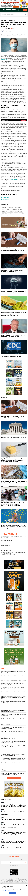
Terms (6, 879)
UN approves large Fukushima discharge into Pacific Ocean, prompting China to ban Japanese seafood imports (13, 527)
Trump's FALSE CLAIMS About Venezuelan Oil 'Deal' (13, 819)
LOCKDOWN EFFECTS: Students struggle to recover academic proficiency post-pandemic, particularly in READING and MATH (13, 504)
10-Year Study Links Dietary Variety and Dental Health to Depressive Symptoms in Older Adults (12, 774)
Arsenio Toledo (8, 268)
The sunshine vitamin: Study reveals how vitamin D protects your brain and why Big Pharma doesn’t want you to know (13, 759)
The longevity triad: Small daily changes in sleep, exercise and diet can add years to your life (12, 737)
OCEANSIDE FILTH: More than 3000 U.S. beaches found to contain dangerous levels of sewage (14, 482)
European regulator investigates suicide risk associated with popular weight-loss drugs (13, 249)
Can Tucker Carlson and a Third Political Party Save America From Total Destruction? (13, 848)
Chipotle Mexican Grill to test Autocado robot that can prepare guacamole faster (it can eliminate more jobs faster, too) (13, 314)
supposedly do (13, 179)
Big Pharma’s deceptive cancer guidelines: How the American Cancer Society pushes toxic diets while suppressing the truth (13, 697)
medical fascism (23, 34)
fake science (12, 34)
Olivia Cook (8, 247)
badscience (14, 33)
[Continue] (25, 862)
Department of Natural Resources (9, 209)
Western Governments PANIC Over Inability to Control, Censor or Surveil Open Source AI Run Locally (13, 842)
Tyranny (13, 35)
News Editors (8, 333)
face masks (7, 34)
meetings (3, 35)
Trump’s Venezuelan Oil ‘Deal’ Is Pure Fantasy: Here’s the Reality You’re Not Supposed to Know (12, 688)
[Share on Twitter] (8, 31)
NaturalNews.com (5, 199)
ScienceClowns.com (5, 192)
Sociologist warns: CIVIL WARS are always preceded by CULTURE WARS (12, 271)
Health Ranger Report (6, 799)
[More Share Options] (11, 31)
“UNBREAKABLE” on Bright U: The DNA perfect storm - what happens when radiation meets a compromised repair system (13, 732)
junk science (17, 34)
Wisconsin (16, 35)
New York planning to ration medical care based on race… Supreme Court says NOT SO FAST (13, 438)
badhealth (5, 33)
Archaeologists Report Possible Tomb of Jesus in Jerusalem (13, 765)
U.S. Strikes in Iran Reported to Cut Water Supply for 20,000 (13, 680)
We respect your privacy (14, 865)
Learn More (5, 893)
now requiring (4, 59)
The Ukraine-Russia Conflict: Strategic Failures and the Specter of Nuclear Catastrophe (12, 706)
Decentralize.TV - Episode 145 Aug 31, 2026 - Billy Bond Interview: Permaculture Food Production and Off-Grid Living (13, 813)
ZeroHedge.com (5, 197)
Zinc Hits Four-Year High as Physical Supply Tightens (12, 762)
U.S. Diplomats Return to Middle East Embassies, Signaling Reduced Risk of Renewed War (13, 711)
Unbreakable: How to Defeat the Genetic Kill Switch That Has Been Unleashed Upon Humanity (13, 746)
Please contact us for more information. (8, 554)
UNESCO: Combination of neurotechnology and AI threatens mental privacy (14, 292)
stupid (10, 35)
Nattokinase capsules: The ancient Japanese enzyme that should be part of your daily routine (13, 755)
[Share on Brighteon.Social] (2, 31)
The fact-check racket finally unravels (11, 356)
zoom (20, 35)
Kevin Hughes (8, 311)
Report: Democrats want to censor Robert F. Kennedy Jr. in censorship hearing (12, 336)
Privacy (3, 879)
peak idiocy (7, 35)
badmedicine (9, 33)
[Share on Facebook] (5, 31)
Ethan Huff (8, 28)
